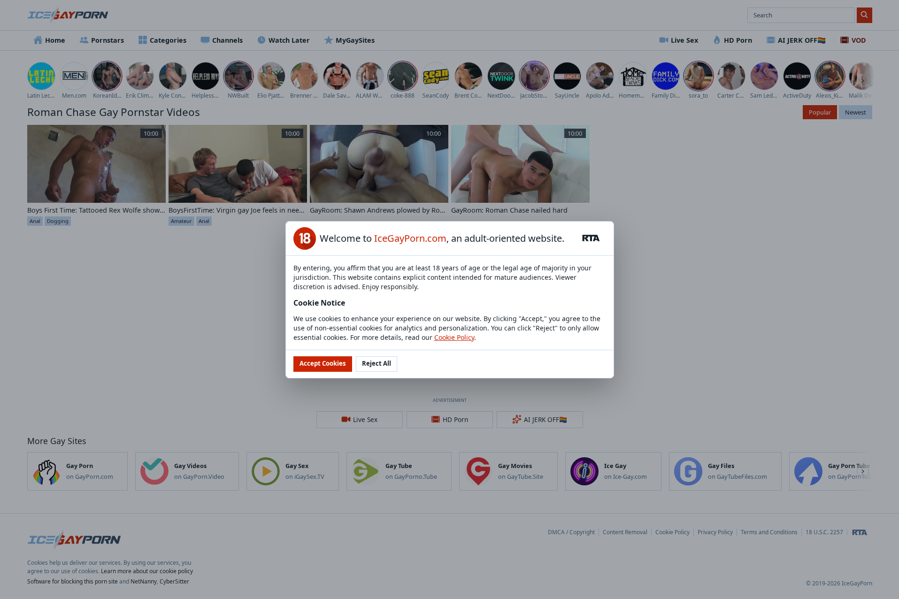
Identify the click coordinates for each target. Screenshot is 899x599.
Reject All (376, 363)
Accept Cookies (323, 363)
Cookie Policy (454, 337)
